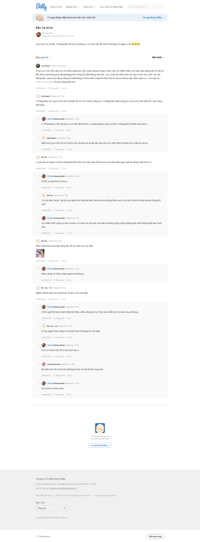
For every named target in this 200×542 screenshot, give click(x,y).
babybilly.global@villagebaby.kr (63, 488)
